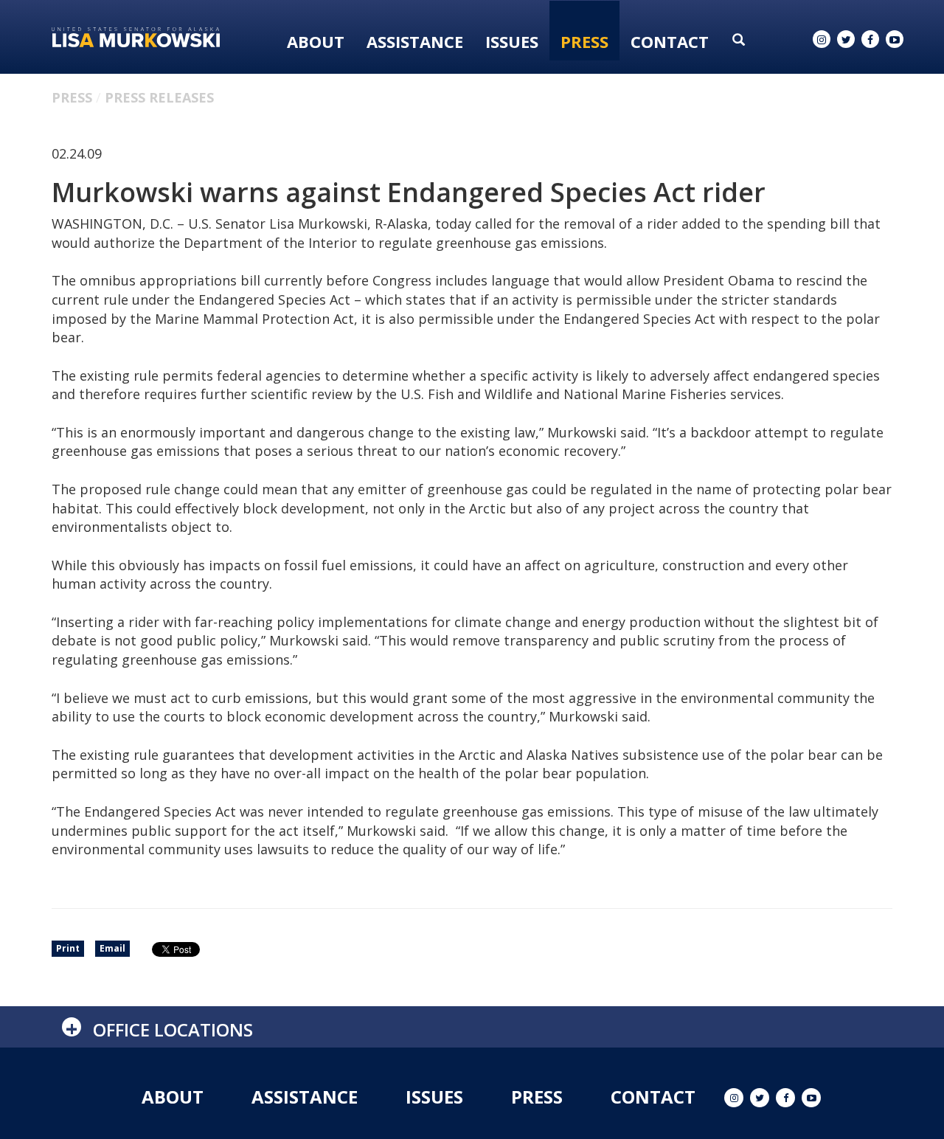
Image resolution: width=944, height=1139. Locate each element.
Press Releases (159, 97)
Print (68, 948)
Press (584, 41)
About (315, 41)
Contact (670, 41)
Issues (511, 41)
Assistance (415, 41)
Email (112, 948)
